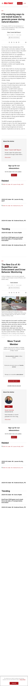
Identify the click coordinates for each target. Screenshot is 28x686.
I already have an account (14, 385)
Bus (2, 10)
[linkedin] (11, 42)
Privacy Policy (22, 679)
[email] (18, 42)
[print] (25, 42)
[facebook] (9, 42)
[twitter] (14, 42)
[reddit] (16, 42)
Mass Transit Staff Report (14, 32)
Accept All (14, 683)
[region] (14, 681)
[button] (3, 3)
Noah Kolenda (14, 282)
